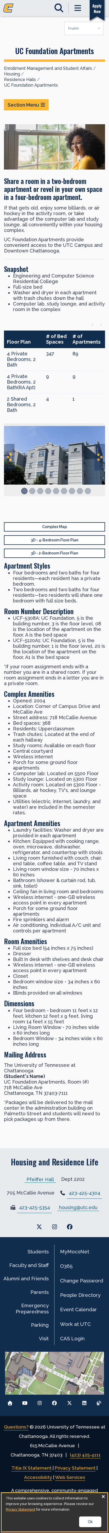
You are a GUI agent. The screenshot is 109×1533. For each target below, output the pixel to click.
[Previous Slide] (9, 457)
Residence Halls (20, 79)
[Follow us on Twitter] (69, 1401)
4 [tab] (48, 491)
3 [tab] (40, 491)
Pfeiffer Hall (40, 1179)
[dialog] (54, 1512)
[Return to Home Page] (9, 1401)
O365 (66, 1266)
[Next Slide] (99, 457)
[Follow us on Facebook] (54, 1401)
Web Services (70, 1477)
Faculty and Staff (29, 1265)
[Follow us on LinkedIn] (84, 1401)
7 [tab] (72, 491)
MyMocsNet (74, 1251)
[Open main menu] (78, 8)
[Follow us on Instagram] (39, 1401)
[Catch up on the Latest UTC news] (99, 1401)
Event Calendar (78, 1309)
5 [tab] (56, 491)
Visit (44, 1338)
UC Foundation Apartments (31, 85)
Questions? (16, 1427)
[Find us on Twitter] (39, 1227)
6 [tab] (64, 491)
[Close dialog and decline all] (103, 1496)
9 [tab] (88, 491)
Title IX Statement (31, 1468)
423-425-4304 (84, 1193)
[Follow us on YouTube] (24, 1401)
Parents (39, 1292)
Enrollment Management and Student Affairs (48, 68)
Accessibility (38, 1477)
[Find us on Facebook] (70, 1227)
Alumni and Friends (26, 1278)
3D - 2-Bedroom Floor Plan (54, 553)
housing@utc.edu (78, 1207)
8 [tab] (80, 491)
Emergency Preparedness (32, 1308)
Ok (90, 1522)
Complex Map (54, 527)
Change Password (81, 1280)
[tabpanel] (54, 462)
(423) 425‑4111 (85, 1455)
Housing (12, 74)
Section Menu (23, 105)
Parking (40, 1325)
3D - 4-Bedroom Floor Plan (54, 540)
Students (38, 1251)
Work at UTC (75, 1324)
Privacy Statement (75, 1468)
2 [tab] (32, 491)
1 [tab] (24, 491)
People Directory (80, 1295)
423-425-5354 (34, 1207)
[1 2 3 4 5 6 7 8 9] (54, 465)
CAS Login (72, 1338)
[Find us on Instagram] (54, 1227)
